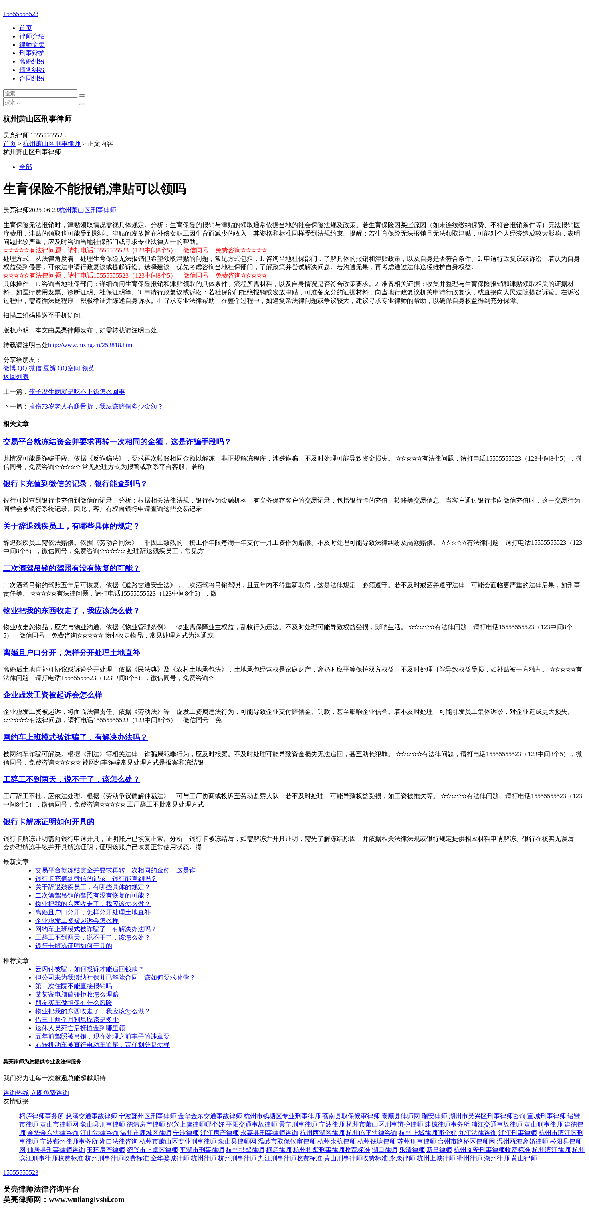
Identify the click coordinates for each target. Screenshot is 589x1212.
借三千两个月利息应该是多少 (77, 1019)
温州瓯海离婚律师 (522, 1141)
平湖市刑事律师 (202, 1149)
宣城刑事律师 (546, 1116)
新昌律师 (439, 1149)
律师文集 (32, 44)
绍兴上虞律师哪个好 (195, 1124)
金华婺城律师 (170, 1158)
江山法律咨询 (99, 1132)
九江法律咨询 (477, 1132)
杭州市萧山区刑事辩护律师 (384, 1124)
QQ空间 (69, 368)
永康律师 (402, 1158)
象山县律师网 (237, 1141)
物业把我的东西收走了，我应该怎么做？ (71, 610)
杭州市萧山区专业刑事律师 (177, 1141)
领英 (88, 368)
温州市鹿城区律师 (145, 1132)
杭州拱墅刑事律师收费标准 (331, 1149)
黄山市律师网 (59, 1124)
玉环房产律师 (106, 1149)
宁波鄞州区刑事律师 (147, 1116)
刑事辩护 (32, 53)
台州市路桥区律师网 (466, 1141)
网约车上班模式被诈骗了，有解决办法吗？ (75, 737)
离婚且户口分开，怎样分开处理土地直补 (71, 652)
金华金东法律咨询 (53, 1132)
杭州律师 (203, 1158)
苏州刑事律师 (416, 1141)
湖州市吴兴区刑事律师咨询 (487, 1116)
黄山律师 (524, 1158)
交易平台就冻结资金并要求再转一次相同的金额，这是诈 (115, 870)
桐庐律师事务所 (41, 1116)
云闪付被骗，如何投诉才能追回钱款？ (89, 969)
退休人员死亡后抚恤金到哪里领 (80, 1028)
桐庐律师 (279, 1149)
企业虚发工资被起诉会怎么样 (52, 695)
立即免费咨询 (49, 1092)
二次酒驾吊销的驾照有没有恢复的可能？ (71, 568)
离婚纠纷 (32, 61)
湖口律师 (384, 1149)
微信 (35, 368)
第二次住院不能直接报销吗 (73, 985)
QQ (22, 368)
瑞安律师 (434, 1116)
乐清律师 (412, 1149)
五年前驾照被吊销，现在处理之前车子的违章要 (102, 1036)
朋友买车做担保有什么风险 (73, 1002)
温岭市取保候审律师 (287, 1141)
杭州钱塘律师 (376, 1141)
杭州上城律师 (436, 1158)
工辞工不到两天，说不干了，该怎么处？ (71, 779)
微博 (9, 368)
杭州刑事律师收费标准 (117, 1158)
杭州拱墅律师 (245, 1149)
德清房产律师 (146, 1124)
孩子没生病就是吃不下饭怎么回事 (77, 391)
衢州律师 (469, 1158)
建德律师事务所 (447, 1124)
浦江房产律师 (219, 1132)
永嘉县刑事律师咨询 (269, 1132)
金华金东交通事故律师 (210, 1116)
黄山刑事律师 (543, 1124)
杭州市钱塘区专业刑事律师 (282, 1116)
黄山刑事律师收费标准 (356, 1158)
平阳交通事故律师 (251, 1124)
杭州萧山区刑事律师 (52, 143)
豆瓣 (49, 368)
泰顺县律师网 (400, 1116)
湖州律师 (497, 1158)
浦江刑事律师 (517, 1132)
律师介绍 (32, 36)
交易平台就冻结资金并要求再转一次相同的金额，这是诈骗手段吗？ (117, 441)
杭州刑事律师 (237, 1158)
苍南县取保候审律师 (351, 1116)
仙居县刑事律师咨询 (56, 1149)
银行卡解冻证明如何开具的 (49, 821)
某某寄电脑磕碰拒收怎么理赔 (77, 994)
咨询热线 (16, 1092)
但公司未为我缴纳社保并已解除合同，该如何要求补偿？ (115, 977)
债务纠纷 (32, 69)
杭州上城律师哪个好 (428, 1132)
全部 (25, 166)
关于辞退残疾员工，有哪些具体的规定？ (71, 526)
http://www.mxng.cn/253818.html (91, 345)
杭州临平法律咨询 (371, 1132)
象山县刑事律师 (102, 1124)
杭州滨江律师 (551, 1149)
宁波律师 (332, 1124)
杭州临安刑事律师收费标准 (492, 1149)
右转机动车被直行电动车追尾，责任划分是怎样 (102, 1044)
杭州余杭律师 (336, 1141)
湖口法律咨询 (118, 1141)
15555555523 (20, 13)
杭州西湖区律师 (322, 1132)
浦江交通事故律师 (496, 1124)
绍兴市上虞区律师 (152, 1149)
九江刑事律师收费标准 (290, 1158)
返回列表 (16, 376)
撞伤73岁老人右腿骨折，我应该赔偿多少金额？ (96, 406)
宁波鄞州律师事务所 (69, 1141)
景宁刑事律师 (298, 1124)
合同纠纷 (32, 78)
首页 (25, 27)
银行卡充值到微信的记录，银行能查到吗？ (75, 483)
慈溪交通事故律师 (91, 1116)
